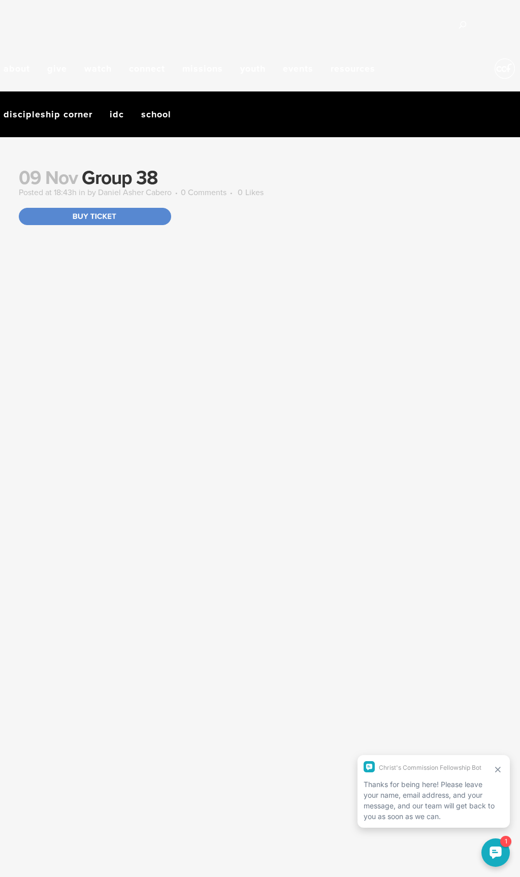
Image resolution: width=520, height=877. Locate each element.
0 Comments (203, 192)
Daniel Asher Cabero (135, 192)
